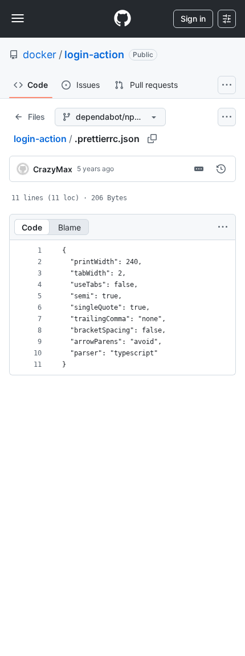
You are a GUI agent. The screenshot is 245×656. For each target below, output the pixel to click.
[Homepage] (122, 19)
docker (39, 54)
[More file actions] (223, 227)
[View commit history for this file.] (221, 169)
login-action (94, 54)
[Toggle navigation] (17, 18)
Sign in (193, 18)
